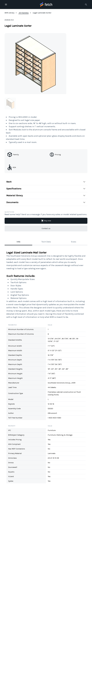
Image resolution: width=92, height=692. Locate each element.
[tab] (18, 242)
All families (24, 13)
